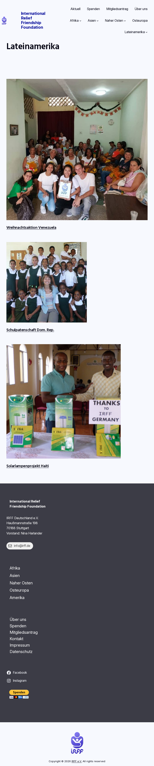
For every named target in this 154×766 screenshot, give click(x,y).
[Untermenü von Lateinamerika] (147, 32)
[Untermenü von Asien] (98, 21)
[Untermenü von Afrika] (80, 21)
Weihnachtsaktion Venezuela (31, 227)
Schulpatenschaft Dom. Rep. (30, 329)
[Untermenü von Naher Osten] (125, 21)
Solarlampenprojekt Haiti (27, 465)
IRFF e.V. (77, 761)
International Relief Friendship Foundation (33, 20)
